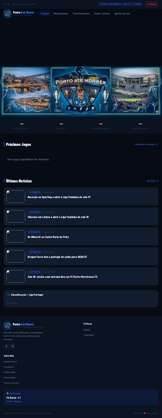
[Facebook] (5, 4)
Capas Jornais (102, 13)
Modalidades (60, 13)
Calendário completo (145, 144)
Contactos (9, 367)
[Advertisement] (81, 42)
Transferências (80, 13)
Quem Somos (10, 361)
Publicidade (9, 372)
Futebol (45, 13)
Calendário (89, 335)
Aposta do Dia (122, 13)
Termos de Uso (11, 383)
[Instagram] (9, 4)
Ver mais (151, 181)
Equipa (87, 329)
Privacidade (10, 377)
